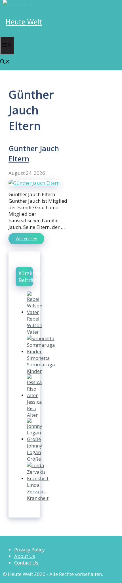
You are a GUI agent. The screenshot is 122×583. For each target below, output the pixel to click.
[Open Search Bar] (5, 62)
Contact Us (26, 562)
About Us (24, 556)
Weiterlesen (26, 238)
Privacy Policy (29, 549)
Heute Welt (24, 21)
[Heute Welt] (17, 3)
